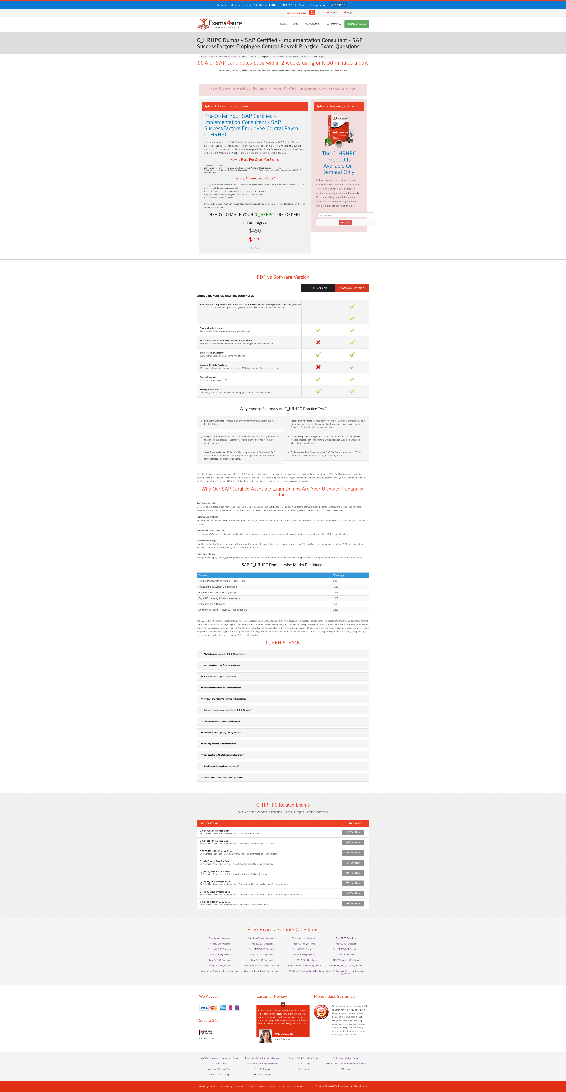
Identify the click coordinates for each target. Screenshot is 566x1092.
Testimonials (333, 24)
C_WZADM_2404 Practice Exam (216, 851)
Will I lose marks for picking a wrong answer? (222, 732)
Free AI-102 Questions (220, 955)
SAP (211, 56)
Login (349, 13)
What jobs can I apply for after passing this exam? (223, 777)
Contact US (275, 1087)
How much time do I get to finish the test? (220, 676)
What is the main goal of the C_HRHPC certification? (224, 654)
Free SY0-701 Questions (220, 938)
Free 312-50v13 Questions (262, 955)
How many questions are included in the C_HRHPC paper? (227, 710)
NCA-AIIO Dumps (262, 1074)
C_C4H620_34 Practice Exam (214, 841)
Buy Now (355, 832)
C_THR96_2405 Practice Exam (215, 882)
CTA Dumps (346, 1069)
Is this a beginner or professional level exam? (222, 665)
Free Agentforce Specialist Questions (262, 965)
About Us (214, 1087)
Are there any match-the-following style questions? (224, 699)
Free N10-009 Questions (220, 944)
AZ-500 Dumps (220, 1064)
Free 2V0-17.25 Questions (220, 949)
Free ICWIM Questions (304, 955)
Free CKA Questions (346, 955)
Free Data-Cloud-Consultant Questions (262, 971)
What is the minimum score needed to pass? (221, 721)
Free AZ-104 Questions (304, 944)
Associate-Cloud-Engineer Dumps (262, 1064)
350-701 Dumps (304, 1064)
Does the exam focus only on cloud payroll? (221, 766)
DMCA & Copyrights (295, 1087)
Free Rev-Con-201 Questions (262, 938)
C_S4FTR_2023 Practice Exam (215, 871)
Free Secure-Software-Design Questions (220, 971)
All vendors (312, 24)
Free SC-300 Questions (262, 960)
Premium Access (356, 24)
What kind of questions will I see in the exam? (222, 688)
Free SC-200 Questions (220, 960)
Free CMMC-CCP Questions (262, 949)
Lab (295, 24)
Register (334, 13)
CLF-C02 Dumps (262, 1069)
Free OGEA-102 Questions (304, 960)
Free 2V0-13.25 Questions (304, 938)
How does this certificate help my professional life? (224, 755)
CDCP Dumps (304, 1069)
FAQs (226, 1087)
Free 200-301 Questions (262, 944)
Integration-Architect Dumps (220, 1069)
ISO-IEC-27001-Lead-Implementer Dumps (346, 1064)
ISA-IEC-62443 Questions (220, 965)
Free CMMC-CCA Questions (346, 949)
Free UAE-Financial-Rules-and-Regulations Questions (346, 972)
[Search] (312, 12)
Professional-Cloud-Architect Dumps (262, 1058)
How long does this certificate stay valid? (220, 744)
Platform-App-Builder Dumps (346, 1058)
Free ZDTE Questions (346, 938)
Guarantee (238, 1087)
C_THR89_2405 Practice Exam (215, 892)
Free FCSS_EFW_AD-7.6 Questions (346, 965)
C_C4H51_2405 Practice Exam (215, 902)
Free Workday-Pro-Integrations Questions (304, 971)
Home (283, 24)
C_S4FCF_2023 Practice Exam (215, 861)
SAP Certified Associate (226, 56)
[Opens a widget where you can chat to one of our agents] (555, 1087)
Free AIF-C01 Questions (304, 949)
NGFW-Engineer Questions (346, 960)
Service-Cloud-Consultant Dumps (304, 1058)
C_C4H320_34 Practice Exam (214, 831)
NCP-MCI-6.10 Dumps (220, 1074)
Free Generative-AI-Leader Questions (304, 965)
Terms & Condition (256, 1087)
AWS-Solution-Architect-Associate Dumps (220, 1058)
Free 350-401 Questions (346, 944)
